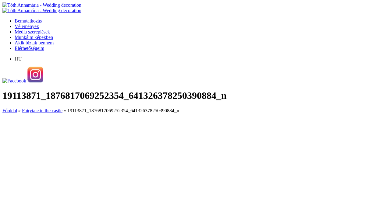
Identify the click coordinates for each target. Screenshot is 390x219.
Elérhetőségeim (29, 48)
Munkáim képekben (34, 37)
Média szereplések (32, 31)
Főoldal (9, 110)
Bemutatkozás (28, 20)
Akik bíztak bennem (34, 42)
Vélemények (27, 26)
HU (18, 58)
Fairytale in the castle (42, 110)
